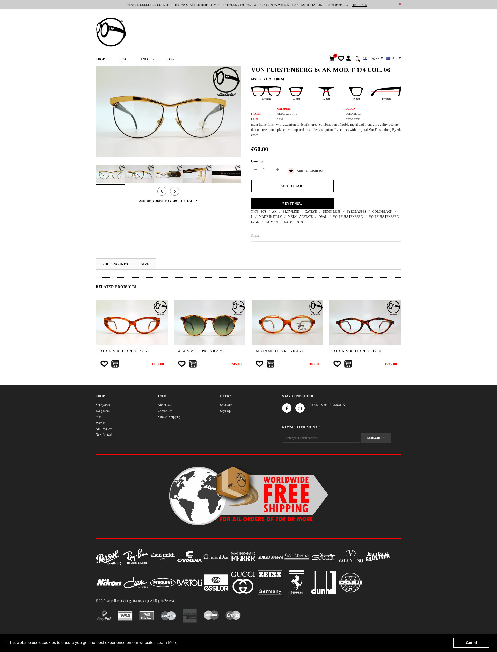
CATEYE (311, 211)
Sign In (348, 58)
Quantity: (257, 161)
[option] (168, 111)
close (400, 4)
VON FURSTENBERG (348, 217)
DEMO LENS (332, 211)
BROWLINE (291, 211)
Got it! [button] (471, 643)
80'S (263, 211)
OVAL (323, 217)
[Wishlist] (104, 364)
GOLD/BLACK (382, 211)
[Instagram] (300, 408)
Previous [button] (161, 191)
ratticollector (114, 601)
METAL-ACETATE (300, 217)
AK (274, 211)
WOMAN (271, 222)
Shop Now (359, 4)
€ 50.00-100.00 (293, 222)
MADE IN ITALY (270, 217)
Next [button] (174, 191)
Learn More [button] (166, 642)
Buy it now (292, 204)
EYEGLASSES (356, 211)
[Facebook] (286, 408)
